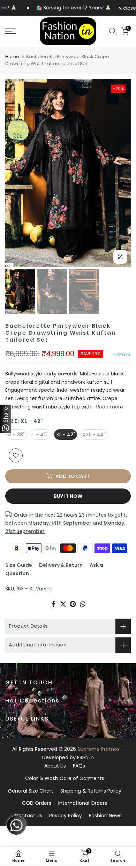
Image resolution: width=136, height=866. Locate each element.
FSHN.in (85, 757)
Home (12, 56)
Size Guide (18, 565)
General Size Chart (30, 790)
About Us (55, 765)
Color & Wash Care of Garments (64, 778)
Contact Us (28, 815)
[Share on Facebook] (53, 604)
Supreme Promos (98, 749)
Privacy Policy (65, 815)
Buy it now (68, 496)
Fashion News (105, 815)
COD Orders (36, 803)
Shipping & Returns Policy (90, 790)
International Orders (82, 803)
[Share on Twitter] (63, 604)
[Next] (120, 173)
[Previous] (15, 173)
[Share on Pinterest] (73, 604)
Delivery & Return (61, 565)
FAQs (79, 765)
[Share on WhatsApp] (83, 604)
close (129, 8)
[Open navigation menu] (19, 31)
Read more (109, 407)
